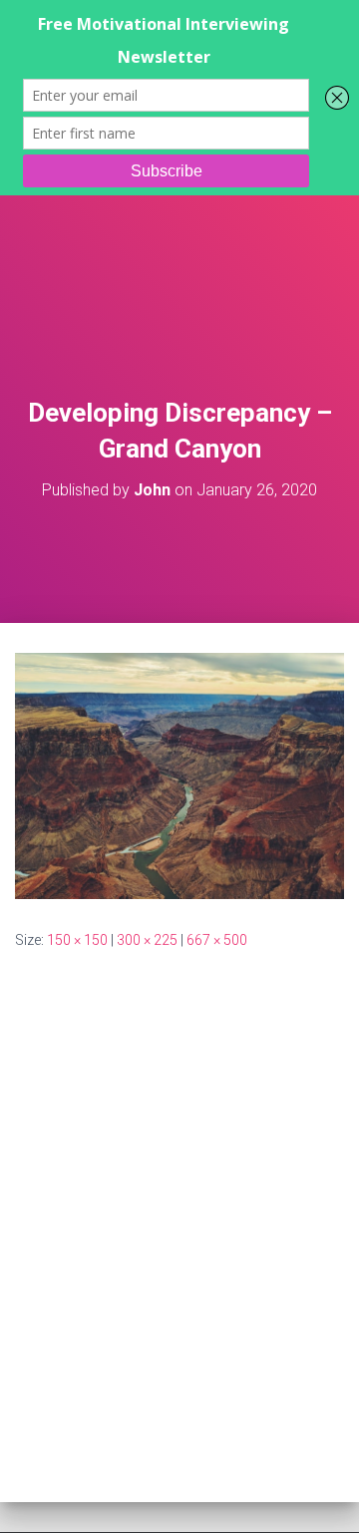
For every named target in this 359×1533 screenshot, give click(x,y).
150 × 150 (77, 940)
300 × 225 (147, 940)
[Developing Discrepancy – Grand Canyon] (179, 774)
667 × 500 (216, 940)
